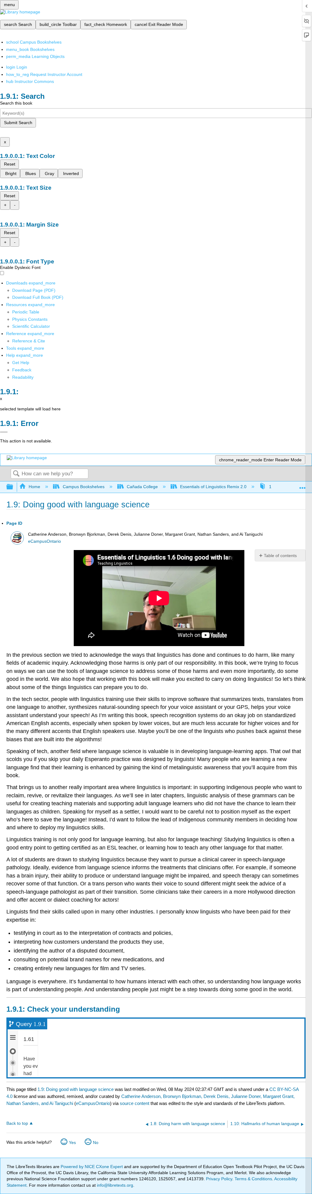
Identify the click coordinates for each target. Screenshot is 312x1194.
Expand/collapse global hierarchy (13, 487)
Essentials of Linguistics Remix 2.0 (213, 486)
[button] (21, 369)
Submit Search (18, 122)
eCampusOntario (44, 541)
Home (34, 486)
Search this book (16, 103)
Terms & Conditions (253, 1178)
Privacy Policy (219, 1178)
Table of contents (280, 555)
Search (16, 474)
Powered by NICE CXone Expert (92, 1166)
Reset (9, 164)
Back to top (17, 1123)
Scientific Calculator (31, 326)
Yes (72, 1142)
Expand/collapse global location (302, 485)
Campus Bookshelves (83, 486)
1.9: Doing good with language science (75, 1089)
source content (134, 1103)
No (95, 1142)
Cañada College (142, 486)
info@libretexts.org (114, 1185)
